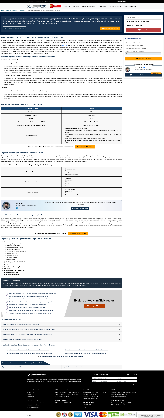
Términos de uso (31, 398)
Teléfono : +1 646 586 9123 (119, 394)
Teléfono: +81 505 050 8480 (91, 396)
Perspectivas (103, 6)
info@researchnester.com (62, 396)
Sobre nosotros (31, 392)
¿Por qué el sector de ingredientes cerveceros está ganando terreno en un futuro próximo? (30, 329)
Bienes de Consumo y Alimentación (15, 10)
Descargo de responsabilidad (35, 403)
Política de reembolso (33, 401)
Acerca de (31, 1)
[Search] (134, 2)
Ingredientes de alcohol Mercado (72, 367)
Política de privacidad (33, 405)
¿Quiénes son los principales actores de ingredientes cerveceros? (22, 339)
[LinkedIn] (17, 208)
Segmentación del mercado (134, 53)
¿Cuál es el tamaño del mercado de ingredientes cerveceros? (21, 324)
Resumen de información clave (134, 45)
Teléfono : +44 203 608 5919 (63, 403)
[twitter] (136, 374)
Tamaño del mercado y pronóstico (135, 51)
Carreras (47, 1)
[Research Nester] (36, 6)
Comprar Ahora (144, 30)
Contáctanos (30, 396)
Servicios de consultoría (89, 6)
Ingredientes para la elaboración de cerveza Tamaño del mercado (28, 350)
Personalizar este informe (80, 208)
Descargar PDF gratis (111, 28)
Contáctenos (39, 1)
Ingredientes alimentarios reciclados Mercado (15, 367)
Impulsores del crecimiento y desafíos (136, 48)
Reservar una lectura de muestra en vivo (145, 74)
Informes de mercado (130, 6)
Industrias (76, 6)
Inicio (2, 10)
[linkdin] (134, 374)
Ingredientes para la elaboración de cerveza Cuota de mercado (85, 353)
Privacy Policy (153, 416)
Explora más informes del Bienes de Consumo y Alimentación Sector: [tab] (23, 363)
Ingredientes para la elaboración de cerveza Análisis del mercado (86, 350)
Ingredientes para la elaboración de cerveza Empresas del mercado (62, 356)
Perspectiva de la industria (133, 42)
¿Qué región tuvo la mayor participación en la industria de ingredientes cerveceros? (27, 334)
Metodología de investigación (15, 28)
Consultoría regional (115, 6)
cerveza (64, 45)
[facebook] (132, 374)
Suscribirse (133, 385)
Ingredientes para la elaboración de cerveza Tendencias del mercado (29, 353)
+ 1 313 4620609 (87, 405)
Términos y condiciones (33, 407)
